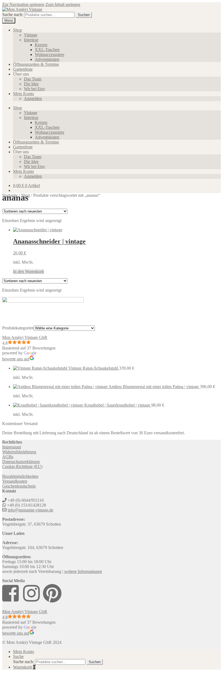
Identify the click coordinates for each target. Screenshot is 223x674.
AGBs (7, 456)
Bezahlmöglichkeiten (20, 476)
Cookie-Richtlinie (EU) (22, 466)
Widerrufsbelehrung (19, 452)
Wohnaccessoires (49, 54)
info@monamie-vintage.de (30, 510)
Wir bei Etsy (34, 88)
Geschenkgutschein (19, 486)
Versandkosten (14, 481)
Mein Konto (23, 93)
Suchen (84, 15)
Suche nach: (12, 14)
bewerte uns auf (15, 359)
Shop (17, 30)
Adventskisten (47, 59)
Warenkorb (24, 667)
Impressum (11, 447)
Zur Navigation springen (23, 4)
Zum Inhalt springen (62, 4)
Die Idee (31, 84)
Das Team (32, 79)
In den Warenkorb (28, 271)
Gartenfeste (23, 69)
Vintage (30, 35)
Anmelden (33, 98)
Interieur (31, 40)
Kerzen (41, 44)
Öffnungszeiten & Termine (36, 64)
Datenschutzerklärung (21, 461)
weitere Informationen (83, 571)
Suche (18, 656)
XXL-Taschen (47, 49)
